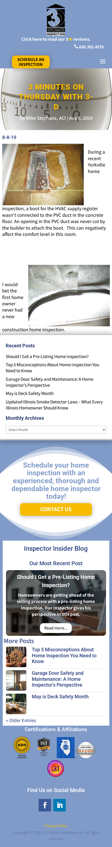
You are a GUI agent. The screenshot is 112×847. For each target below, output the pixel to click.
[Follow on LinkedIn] (59, 805)
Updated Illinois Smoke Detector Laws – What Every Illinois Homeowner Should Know (54, 405)
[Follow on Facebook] (45, 805)
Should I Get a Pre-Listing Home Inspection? (47, 356)
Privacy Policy (56, 825)
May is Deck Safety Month (30, 393)
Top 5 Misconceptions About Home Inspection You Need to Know (64, 655)
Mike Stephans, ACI (46, 118)
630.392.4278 (91, 47)
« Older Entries (21, 720)
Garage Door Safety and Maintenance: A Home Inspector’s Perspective (49, 382)
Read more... (55, 628)
